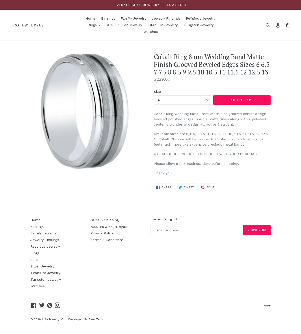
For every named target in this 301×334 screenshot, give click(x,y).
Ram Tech (96, 319)
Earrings (108, 18)
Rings (95, 25)
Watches (150, 32)
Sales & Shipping (105, 220)
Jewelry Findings (166, 18)
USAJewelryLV (28, 25)
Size (157, 91)
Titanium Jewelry (163, 25)
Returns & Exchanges (109, 227)
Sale (109, 25)
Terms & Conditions (107, 240)
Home (90, 18)
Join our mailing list (163, 219)
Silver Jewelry (130, 25)
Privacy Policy (102, 233)
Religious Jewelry (201, 18)
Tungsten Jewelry (198, 25)
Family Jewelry (133, 18)
